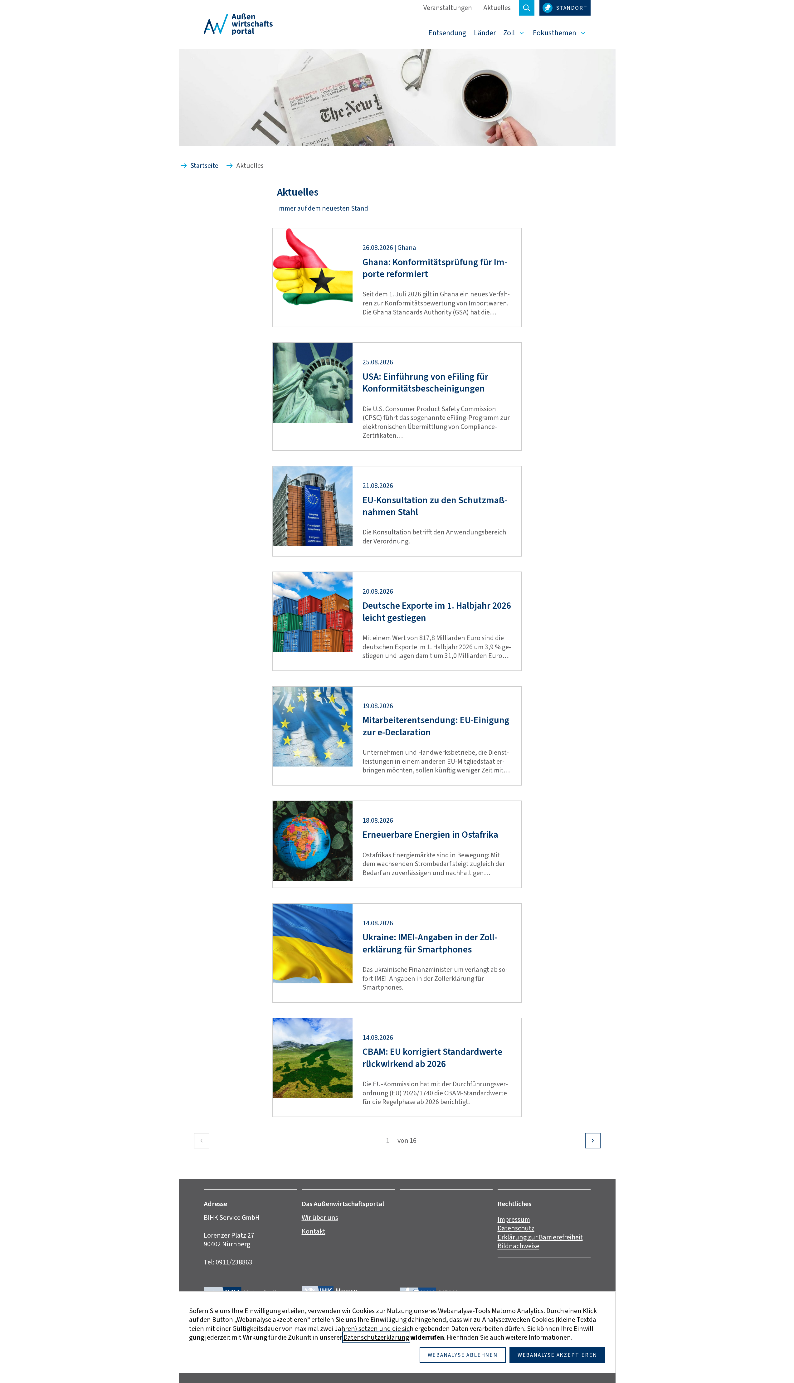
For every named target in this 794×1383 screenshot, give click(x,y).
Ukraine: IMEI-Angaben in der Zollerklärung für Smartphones (430, 943)
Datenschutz (516, 1228)
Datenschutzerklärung (376, 1337)
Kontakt (313, 1231)
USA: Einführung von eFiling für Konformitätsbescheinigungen (425, 383)
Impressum (514, 1219)
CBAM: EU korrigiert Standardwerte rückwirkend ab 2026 (432, 1058)
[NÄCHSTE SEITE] (593, 1140)
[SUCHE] (526, 8)
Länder (485, 33)
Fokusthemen (554, 33)
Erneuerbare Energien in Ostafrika (430, 834)
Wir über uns (320, 1217)
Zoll (509, 33)
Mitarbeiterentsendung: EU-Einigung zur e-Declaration (436, 726)
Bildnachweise (518, 1245)
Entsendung (447, 33)
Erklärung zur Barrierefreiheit (540, 1237)
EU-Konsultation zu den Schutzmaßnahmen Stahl (435, 506)
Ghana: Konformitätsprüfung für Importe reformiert (435, 268)
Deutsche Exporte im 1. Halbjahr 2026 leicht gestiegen (437, 612)
